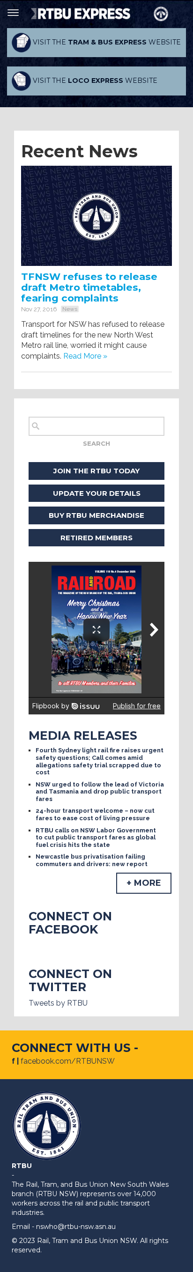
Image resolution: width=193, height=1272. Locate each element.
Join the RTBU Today (96, 470)
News (69, 309)
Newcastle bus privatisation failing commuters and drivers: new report (92, 860)
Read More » (85, 356)
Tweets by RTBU (58, 1003)
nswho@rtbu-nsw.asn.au (76, 1226)
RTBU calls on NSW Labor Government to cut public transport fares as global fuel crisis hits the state (96, 837)
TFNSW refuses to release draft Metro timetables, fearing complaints (89, 287)
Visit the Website (106, 42)
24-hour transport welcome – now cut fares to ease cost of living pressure (95, 814)
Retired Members (96, 537)
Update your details (97, 493)
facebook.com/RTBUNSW (68, 1061)
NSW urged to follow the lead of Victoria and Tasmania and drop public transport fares (100, 791)
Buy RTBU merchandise (96, 515)
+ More (143, 883)
